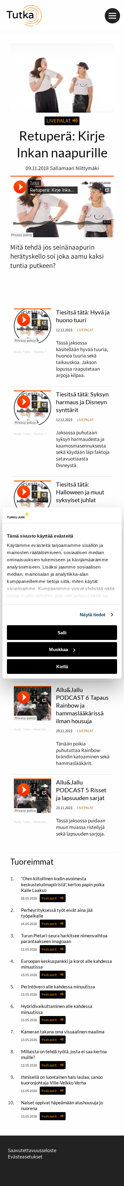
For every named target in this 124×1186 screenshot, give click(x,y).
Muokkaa (58, 649)
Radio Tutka (22, 351)
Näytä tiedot (92, 614)
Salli (62, 632)
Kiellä (62, 666)
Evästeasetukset (25, 1156)
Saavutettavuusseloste (32, 1150)
